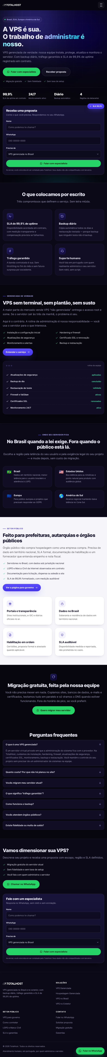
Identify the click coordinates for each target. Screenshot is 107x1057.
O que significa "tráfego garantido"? (25, 793)
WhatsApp (11, 134)
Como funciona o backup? (20, 804)
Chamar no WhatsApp (23, 884)
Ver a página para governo (20, 587)
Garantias (60, 1033)
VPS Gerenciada (63, 988)
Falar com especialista (23, 71)
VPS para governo (11, 1017)
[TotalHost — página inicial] (12, 5)
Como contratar (10, 1022)
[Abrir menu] (101, 5)
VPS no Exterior (63, 1003)
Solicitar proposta (64, 1022)
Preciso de (11, 148)
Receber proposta (56, 71)
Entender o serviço (16, 352)
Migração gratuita (64, 1027)
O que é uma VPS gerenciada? (22, 744)
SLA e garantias (10, 1033)
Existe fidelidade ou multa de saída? (25, 825)
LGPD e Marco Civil (12, 1027)
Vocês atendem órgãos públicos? (23, 814)
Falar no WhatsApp (65, 1017)
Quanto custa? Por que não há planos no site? (30, 772)
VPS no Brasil (62, 998)
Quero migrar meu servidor (55, 710)
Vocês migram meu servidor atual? (24, 782)
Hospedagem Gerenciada (68, 993)
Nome (8, 121)
